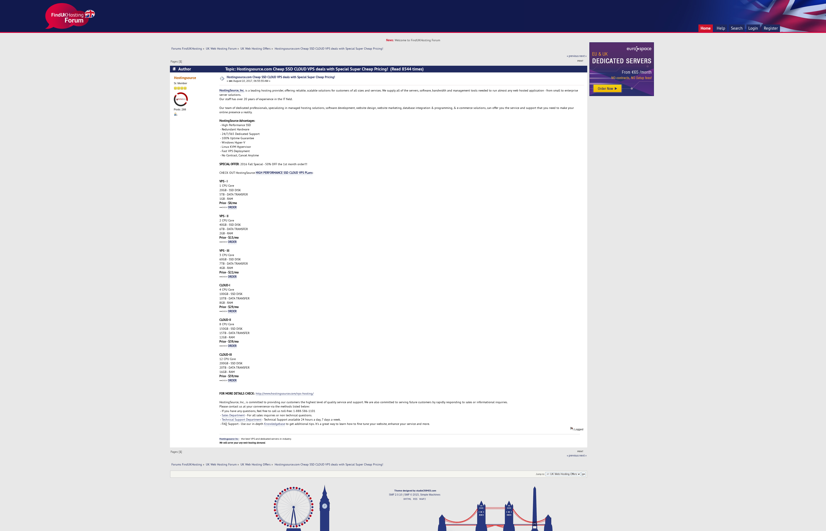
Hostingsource (185, 77)
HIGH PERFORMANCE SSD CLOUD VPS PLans (284, 173)
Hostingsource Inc (229, 439)
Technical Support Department (242, 419)
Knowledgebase (274, 424)
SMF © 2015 (411, 494)
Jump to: (540, 474)
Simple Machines (430, 494)
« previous (573, 56)
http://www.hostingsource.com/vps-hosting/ (285, 393)
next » (583, 56)
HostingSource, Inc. (231, 90)
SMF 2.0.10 (395, 494)
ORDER (232, 207)
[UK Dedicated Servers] (621, 95)
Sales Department (233, 415)
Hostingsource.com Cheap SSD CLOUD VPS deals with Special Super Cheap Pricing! (281, 77)
